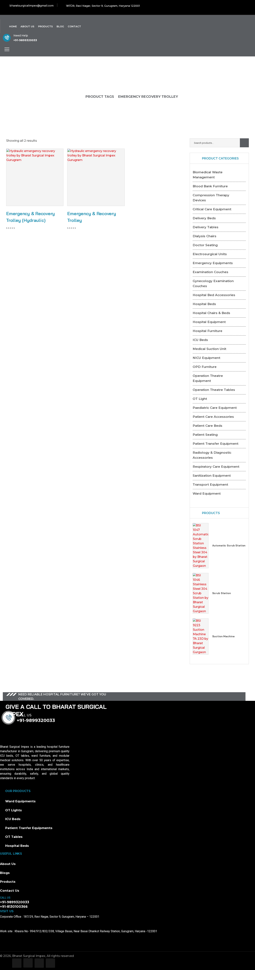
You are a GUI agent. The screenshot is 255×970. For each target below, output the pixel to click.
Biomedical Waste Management (208, 174)
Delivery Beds (204, 218)
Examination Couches (210, 272)
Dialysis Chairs (204, 236)
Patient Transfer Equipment (215, 443)
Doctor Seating (205, 245)
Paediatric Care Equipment (215, 408)
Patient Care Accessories (213, 417)
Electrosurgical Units (210, 254)
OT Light (200, 399)
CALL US (5, 897)
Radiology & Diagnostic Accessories (212, 455)
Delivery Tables (205, 227)
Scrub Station (221, 593)
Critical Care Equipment (212, 209)
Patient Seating (205, 434)
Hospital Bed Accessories (214, 295)
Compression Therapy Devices (211, 197)
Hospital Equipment (209, 322)
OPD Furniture (205, 367)
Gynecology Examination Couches (213, 283)
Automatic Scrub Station (229, 545)
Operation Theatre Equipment (208, 378)
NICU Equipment (206, 358)
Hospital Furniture (207, 331)
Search (244, 142)
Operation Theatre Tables (214, 390)
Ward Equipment (207, 493)
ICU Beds (200, 340)
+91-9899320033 (25, 40)
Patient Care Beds (207, 426)
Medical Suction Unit (209, 349)
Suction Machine (223, 636)
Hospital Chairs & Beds (211, 313)
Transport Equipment (210, 484)
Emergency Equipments (213, 263)
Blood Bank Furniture (210, 186)
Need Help (20, 35)
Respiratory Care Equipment (216, 466)
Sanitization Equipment (212, 475)
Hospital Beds (204, 304)
